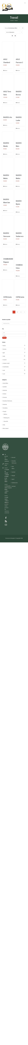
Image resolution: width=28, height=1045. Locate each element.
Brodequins (6, 417)
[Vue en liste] (15, 35)
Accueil (13, 457)
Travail (4, 411)
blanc (4, 345)
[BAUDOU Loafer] (20, 110)
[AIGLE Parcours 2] (20, 49)
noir (4, 370)
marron (5, 359)
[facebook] (6, 518)
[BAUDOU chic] (7, 110)
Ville (4, 424)
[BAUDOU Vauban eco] (20, 222)
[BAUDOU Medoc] (7, 165)
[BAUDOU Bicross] (20, 81)
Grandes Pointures (7, 401)
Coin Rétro (5, 383)
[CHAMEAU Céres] (20, 255)
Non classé (5, 428)
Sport (13, 479)
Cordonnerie (14, 482)
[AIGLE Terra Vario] (7, 81)
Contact (14, 486)
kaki (4, 356)
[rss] (6, 521)
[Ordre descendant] (22, 28)
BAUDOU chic (7, 117)
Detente (5, 390)
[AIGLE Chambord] (7, 49)
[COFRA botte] (7, 286)
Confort (5, 386)
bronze (4, 349)
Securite (6, 421)
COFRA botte (7, 297)
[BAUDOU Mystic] (20, 194)
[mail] (6, 525)
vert (4, 374)
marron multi (6, 363)
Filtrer (4, 337)
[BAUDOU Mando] (7, 136)
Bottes (5, 414)
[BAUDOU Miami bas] (7, 193)
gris (4, 352)
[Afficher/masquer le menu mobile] (25, 3)
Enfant (4, 393)
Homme (5, 404)
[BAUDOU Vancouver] (7, 222)
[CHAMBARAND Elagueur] (7, 252)
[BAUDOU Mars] (20, 136)
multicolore (6, 366)
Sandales (5, 408)
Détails (5, 70)
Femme (5, 397)
